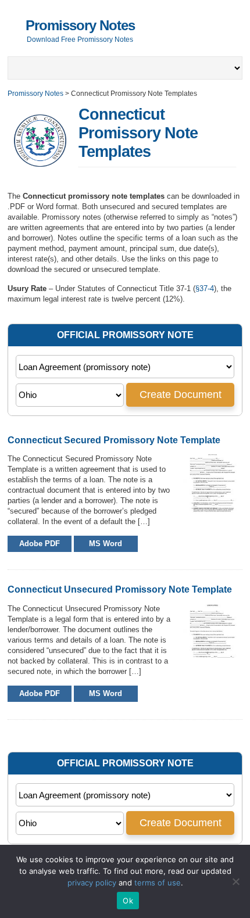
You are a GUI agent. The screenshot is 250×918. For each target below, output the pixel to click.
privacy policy (91, 882)
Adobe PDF (39, 543)
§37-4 (204, 288)
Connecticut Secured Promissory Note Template (114, 440)
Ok (128, 900)
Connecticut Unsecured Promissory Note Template (120, 589)
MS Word (105, 543)
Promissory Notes (80, 25)
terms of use (157, 882)
